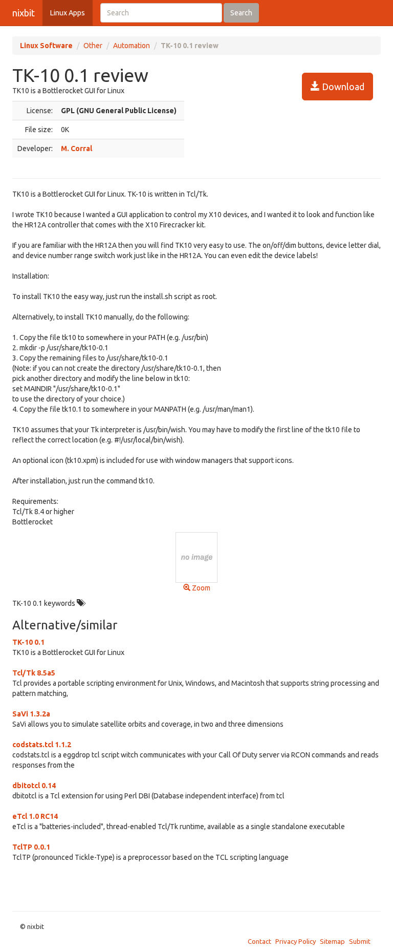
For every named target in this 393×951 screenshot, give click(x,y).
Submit (359, 941)
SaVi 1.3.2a (31, 714)
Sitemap (332, 941)
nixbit (23, 13)
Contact (259, 941)
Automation (131, 45)
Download (342, 86)
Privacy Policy (295, 941)
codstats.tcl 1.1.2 (41, 745)
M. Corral (76, 148)
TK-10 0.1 (28, 642)
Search (241, 13)
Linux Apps (67, 13)
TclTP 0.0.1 (31, 847)
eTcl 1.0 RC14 (35, 816)
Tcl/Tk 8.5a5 (33, 673)
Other (92, 45)
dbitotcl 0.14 (34, 785)
